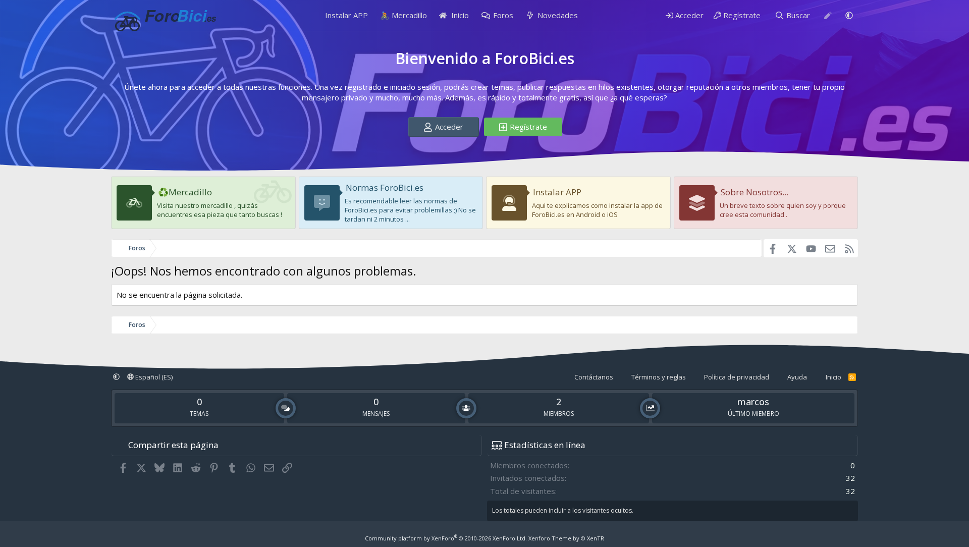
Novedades (557, 15)
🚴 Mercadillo (403, 15)
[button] (849, 15)
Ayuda (797, 376)
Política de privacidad (736, 376)
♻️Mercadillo (185, 192)
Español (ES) (153, 376)
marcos (753, 402)
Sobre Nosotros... (754, 192)
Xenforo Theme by (566, 538)
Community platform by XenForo (446, 538)
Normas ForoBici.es (384, 187)
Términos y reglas (658, 376)
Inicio (459, 15)
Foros (503, 15)
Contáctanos (593, 376)
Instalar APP (346, 15)
